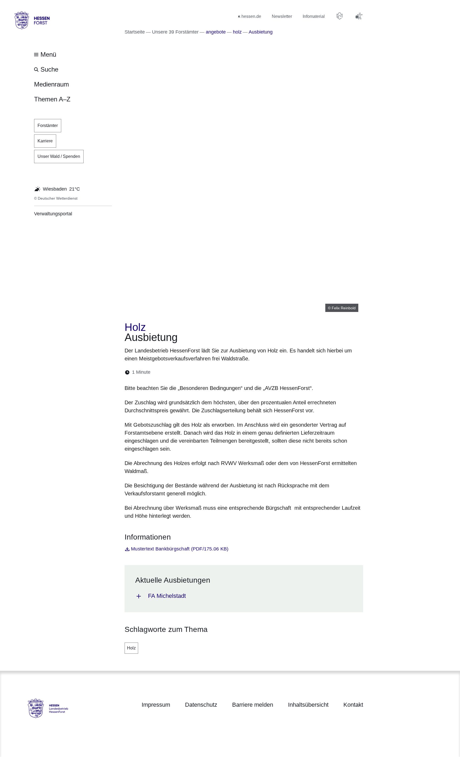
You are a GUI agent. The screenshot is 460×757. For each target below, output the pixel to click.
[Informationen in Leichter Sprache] (339, 16)
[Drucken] (200, 372)
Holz (131, 648)
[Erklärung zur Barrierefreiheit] (359, 16)
